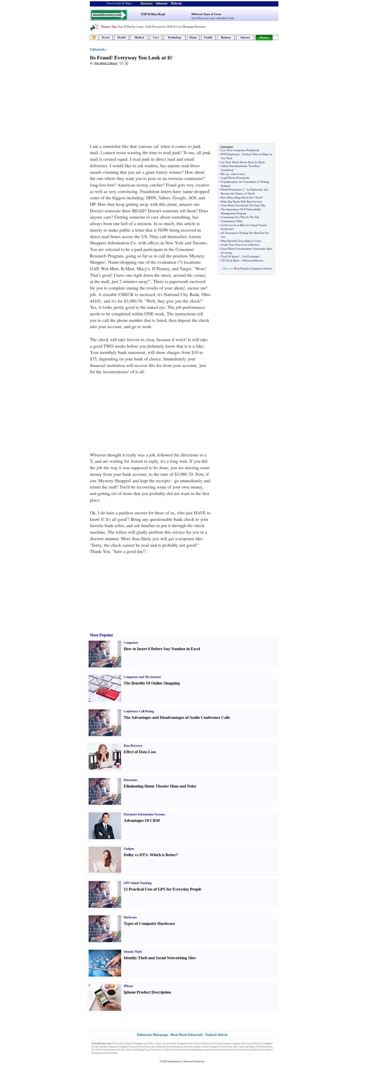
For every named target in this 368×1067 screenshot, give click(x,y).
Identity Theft (133, 951)
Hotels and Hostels (212, 1043)
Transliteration (229, 181)
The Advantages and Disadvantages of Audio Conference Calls (177, 717)
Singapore (146, 3)
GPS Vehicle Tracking (137, 883)
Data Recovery (133, 745)
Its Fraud (100, 58)
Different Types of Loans (206, 14)
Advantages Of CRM (142, 820)
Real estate (246, 1043)
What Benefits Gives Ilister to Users (241, 240)
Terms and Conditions (194, 1061)
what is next (238, 173)
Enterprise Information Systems (144, 814)
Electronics (131, 780)
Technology (174, 37)
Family (208, 37)
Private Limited (99, 1046)
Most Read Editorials (186, 1035)
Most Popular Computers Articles (253, 268)
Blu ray (225, 173)
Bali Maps (250, 1046)
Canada (253, 1049)
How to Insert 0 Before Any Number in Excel (162, 649)
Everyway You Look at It (142, 58)
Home (193, 37)
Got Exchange (250, 256)
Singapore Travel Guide (221, 1046)
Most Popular (101, 635)
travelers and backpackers (190, 1049)
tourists (218, 1049)
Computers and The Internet (142, 677)
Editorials (97, 49)
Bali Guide (239, 1046)
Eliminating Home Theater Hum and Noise (160, 786)
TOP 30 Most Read (153, 14)
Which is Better (163, 855)
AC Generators (229, 232)
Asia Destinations (174, 1046)
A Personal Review (252, 260)
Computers (131, 642)
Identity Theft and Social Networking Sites (160, 958)
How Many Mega (231, 197)
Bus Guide (156, 1046)
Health (121, 37)
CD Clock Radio (230, 260)
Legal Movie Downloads (235, 177)
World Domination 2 (233, 189)
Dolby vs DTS (135, 855)
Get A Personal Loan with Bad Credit (213, 18)
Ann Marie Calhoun (105, 63)
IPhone (128, 986)
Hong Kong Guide (147, 1049)
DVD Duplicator (230, 154)
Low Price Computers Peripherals (240, 150)
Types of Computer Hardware (149, 923)
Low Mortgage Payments (191, 26)
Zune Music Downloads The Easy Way (243, 205)
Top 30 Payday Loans (130, 26)
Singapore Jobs (126, 1053)
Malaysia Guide (116, 1049)
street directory (194, 1043)
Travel (105, 37)
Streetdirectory (174, 1061)
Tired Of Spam (229, 256)
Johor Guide (131, 1049)
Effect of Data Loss (140, 752)
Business (226, 37)
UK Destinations (264, 1046)
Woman (264, 37)
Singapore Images (231, 1043)
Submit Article (216, 1035)
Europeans (97, 1053)
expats (207, 1049)
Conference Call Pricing (139, 711)
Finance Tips (108, 26)
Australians (112, 1053)
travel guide (194, 1046)
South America (265, 1049)
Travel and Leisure (121, 1043)
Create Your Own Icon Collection (240, 244)
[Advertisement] (131, 105)
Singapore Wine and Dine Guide (134, 1046)
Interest (245, 37)
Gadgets (129, 848)
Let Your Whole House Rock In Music (243, 162)
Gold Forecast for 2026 (159, 26)
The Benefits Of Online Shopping (152, 683)
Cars (156, 37)
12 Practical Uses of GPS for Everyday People (162, 889)
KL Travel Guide (100, 1049)
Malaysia (176, 3)
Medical (139, 37)
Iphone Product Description (147, 992)
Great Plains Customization (236, 248)
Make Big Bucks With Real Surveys (241, 201)
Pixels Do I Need (252, 197)
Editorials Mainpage (152, 1035)
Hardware (130, 917)
